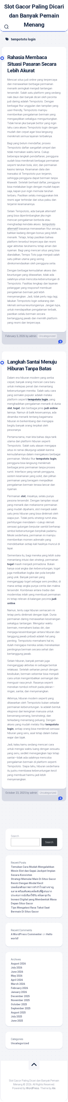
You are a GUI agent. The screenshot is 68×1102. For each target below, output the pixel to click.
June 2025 (17, 1020)
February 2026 (19, 988)
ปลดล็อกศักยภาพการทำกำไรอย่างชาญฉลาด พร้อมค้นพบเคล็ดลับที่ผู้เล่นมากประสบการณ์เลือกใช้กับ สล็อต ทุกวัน (32, 891)
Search (15, 836)
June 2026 (17, 971)
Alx (53, 1088)
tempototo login (38, 399)
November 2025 (20, 1000)
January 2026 (19, 992)
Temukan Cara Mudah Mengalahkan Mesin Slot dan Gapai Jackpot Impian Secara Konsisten (33, 870)
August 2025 (18, 1012)
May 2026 (16, 975)
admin (32, 336)
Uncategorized (47, 336)
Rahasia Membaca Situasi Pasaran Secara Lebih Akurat (31, 64)
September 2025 (20, 1008)
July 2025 (16, 1016)
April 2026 (17, 979)
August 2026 (18, 963)
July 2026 (16, 967)
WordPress (32, 1088)
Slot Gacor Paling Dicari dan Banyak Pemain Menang (34, 15)
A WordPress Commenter (26, 934)
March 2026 (18, 983)
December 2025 (20, 996)
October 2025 (19, 1004)
